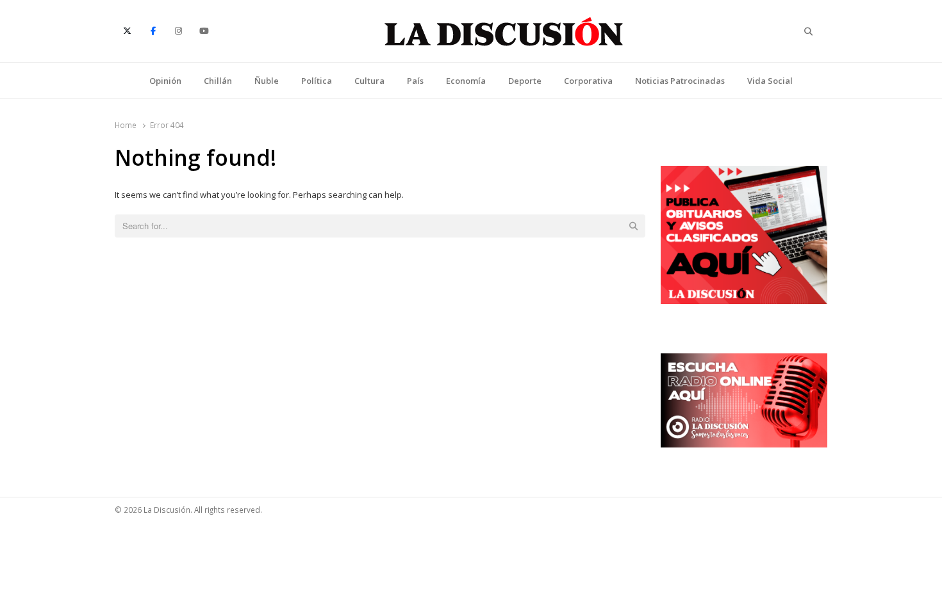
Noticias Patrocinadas (680, 80)
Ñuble (266, 80)
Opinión (165, 80)
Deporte (524, 80)
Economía (466, 80)
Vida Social (770, 80)
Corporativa (588, 80)
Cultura (369, 80)
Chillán (218, 80)
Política (316, 80)
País (415, 80)
